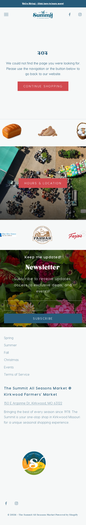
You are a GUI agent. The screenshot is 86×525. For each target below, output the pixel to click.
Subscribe (43, 318)
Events (9, 367)
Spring (8, 338)
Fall (6, 352)
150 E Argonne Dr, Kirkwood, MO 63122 (33, 403)
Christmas (11, 360)
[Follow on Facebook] (70, 14)
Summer (10, 345)
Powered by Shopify (67, 515)
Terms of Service (17, 374)
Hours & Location (42, 183)
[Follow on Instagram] (80, 14)
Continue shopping (43, 86)
